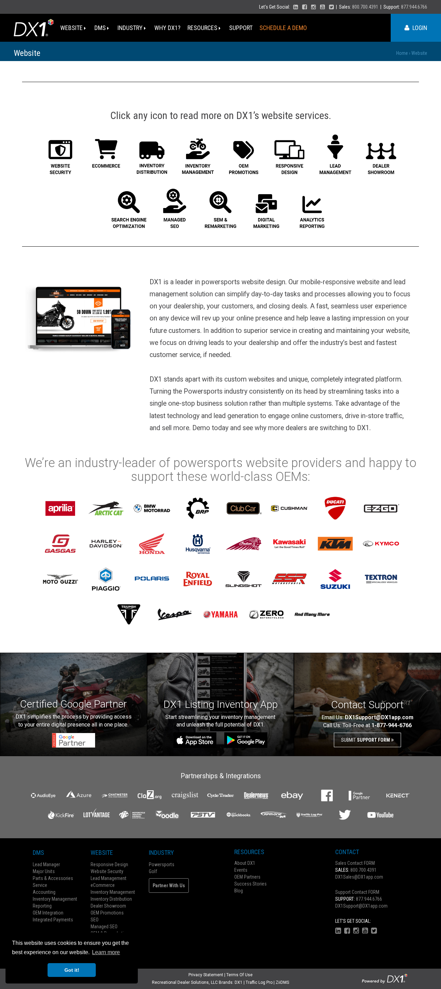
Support (241, 27)
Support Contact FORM (357, 892)
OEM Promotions (107, 913)
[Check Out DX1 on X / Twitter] (331, 7)
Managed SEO (104, 926)
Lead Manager (46, 864)
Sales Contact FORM (355, 863)
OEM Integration (48, 913)
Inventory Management (55, 899)
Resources (203, 27)
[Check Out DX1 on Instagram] (313, 7)
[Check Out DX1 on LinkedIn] (295, 7)
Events (240, 870)
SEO (95, 919)
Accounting (44, 892)
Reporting (42, 906)
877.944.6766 (414, 7)
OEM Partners (247, 877)
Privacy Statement (205, 974)
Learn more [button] (106, 952)
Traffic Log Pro (259, 982)
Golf (153, 871)
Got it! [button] (71, 970)
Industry (130, 27)
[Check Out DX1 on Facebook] (304, 7)
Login (419, 27)
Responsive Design (109, 864)
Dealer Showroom (108, 906)
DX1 (239, 982)
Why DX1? (167, 27)
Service (40, 885)
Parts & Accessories (53, 878)
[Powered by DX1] (384, 978)
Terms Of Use (239, 974)
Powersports (161, 864)
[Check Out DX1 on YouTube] (322, 7)
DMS (100, 27)
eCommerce (103, 885)
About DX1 (244, 863)
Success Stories (250, 884)
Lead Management (108, 878)
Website (72, 27)
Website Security (107, 871)
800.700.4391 (365, 7)
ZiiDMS (282, 982)
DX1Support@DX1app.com (361, 906)
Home (402, 53)
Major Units (44, 871)
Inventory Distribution (111, 899)
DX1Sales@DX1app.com (359, 877)
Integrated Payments (53, 919)
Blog (238, 890)
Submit (366, 740)
